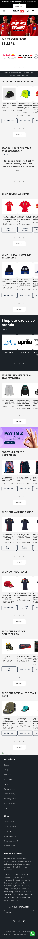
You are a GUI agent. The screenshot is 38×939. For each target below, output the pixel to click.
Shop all (7, 831)
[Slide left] (14, 67)
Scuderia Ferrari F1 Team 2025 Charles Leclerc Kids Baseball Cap (9, 596)
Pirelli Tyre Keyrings (6, 657)
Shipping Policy (10, 799)
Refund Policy (9, 794)
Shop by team (10, 836)
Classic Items (9, 846)
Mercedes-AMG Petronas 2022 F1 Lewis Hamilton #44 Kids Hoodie (23, 403)
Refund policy (27, 931)
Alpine (8, 352)
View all (19, 135)
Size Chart (8, 808)
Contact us (8, 779)
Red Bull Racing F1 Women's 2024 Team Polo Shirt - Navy (24, 537)
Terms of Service (11, 789)
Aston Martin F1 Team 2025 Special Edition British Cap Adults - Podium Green (24, 107)
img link (5, 50)
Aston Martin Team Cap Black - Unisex (9, 104)
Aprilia (23, 352)
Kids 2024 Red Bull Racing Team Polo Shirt (24, 595)
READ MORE (6, 155)
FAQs (6, 784)
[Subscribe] (31, 912)
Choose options (9, 230)
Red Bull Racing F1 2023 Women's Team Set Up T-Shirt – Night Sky (8, 537)
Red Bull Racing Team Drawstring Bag (24, 478)
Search (7, 765)
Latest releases (10, 827)
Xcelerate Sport (16, 931)
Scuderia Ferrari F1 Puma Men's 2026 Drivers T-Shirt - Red (24, 218)
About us (8, 774)
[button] (4, 11)
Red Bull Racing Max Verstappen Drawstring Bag (8, 478)
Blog (6, 770)
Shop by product (11, 841)
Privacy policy (8, 934)
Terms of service (19, 934)
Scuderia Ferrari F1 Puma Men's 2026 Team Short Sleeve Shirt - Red (9, 218)
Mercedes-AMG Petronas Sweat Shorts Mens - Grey (9, 402)
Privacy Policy (9, 803)
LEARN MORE (19, 6)
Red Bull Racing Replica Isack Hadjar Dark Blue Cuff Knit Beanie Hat (23, 283)
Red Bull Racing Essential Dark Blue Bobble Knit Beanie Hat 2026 (9, 282)
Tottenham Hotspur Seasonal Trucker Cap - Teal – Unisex (24, 720)
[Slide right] (23, 67)
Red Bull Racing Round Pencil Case (24, 657)
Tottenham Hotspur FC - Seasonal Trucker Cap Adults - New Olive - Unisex (8, 721)
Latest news (9, 822)
